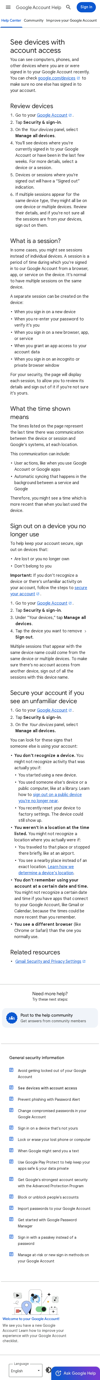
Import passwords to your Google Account (54, 1208)
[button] (8, 7)
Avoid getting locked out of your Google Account (52, 1073)
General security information (36, 1057)
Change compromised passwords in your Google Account (52, 1113)
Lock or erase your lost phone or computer (54, 1139)
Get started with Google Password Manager (47, 1223)
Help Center (11, 20)
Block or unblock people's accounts (48, 1197)
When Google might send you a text (48, 1151)
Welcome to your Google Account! (31, 1319)
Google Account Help (38, 7)
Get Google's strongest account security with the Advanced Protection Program (53, 1182)
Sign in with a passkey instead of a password (47, 1240)
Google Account (52, 115)
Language (21, 1364)
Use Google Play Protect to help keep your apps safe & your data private (54, 1165)
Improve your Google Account (71, 20)
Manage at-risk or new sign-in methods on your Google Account (53, 1258)
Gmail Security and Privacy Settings (48, 961)
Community (34, 20)
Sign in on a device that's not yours (48, 1128)
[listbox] (26, 1370)
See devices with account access (47, 1088)
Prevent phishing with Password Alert (49, 1099)
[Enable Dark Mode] (49, 1370)
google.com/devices (56, 78)
